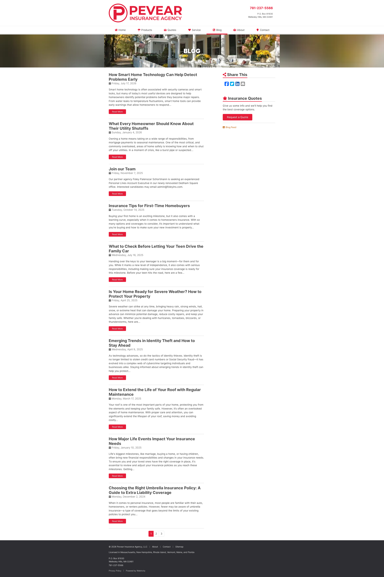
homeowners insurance (175, 219)
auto (199, 502)
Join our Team (122, 169)
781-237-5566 (261, 8)
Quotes (171, 29)
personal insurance (141, 502)
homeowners (116, 506)
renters (133, 506)
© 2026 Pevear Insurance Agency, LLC (128, 546)
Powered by (135, 570)
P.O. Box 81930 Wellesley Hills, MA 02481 (121, 560)
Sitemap (179, 546)
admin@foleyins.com (169, 186)
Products (146, 29)
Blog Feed (231, 127)
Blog (221, 29)
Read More (119, 111)
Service (196, 29)
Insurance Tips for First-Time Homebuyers (149, 205)
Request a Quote (237, 117)
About (240, 29)
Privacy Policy (115, 570)
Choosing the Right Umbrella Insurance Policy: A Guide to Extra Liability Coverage (155, 490)
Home (122, 29)
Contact (264, 29)
